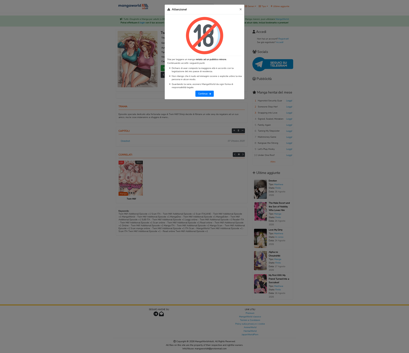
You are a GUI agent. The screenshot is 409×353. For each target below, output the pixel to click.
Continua (203, 93)
